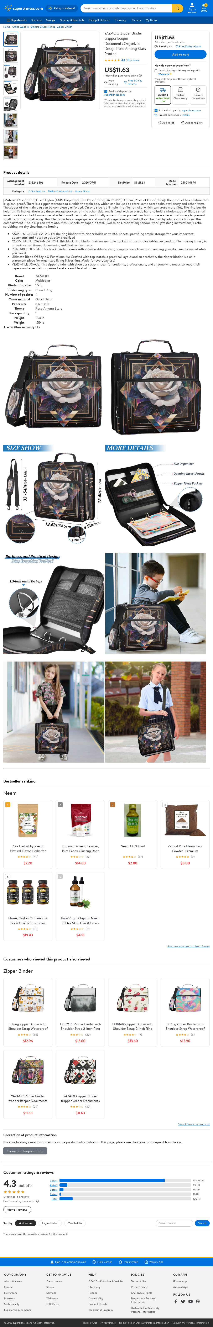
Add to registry (194, 123)
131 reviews (132, 60)
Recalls (93, 1293)
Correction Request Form (25, 1151)
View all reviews (17, 1210)
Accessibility (96, 1298)
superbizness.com (114, 94)
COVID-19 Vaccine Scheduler (106, 1281)
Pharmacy (121, 20)
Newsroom (10, 1293)
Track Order (131, 1262)
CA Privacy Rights (141, 1293)
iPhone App (180, 1281)
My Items (151, 20)
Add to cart (180, 54)
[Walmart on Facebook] (175, 1301)
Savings (50, 20)
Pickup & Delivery (99, 20)
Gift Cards (52, 1304)
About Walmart (13, 1281)
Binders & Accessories (43, 26)
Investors (9, 1298)
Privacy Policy (139, 1287)
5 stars (53, 1180)
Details (185, 115)
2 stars (53, 1194)
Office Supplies (20, 26)
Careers (136, 20)
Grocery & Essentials (72, 20)
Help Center (104, 1262)
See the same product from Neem (188, 946)
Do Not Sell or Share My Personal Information (145, 1309)
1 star (54, 1198)
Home (6, 26)
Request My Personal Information (143, 1300)
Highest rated (50, 1223)
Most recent (26, 1223)
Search (202, 1223)
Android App (180, 1287)
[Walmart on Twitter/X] (183, 1301)
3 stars (53, 1189)
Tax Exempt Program (101, 1310)
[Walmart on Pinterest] (198, 1301)
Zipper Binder (64, 26)
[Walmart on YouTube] (190, 1301)
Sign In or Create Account (70, 1262)
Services (36, 20)
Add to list (168, 123)
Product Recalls (98, 1304)
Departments (18, 20)
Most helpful (75, 1223)
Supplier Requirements (17, 1310)
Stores (50, 1287)
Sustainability (12, 1304)
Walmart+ (52, 1298)
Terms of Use (138, 1281)
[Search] (177, 8)
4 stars (53, 1185)
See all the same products (194, 1124)
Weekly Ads (156, 1262)
